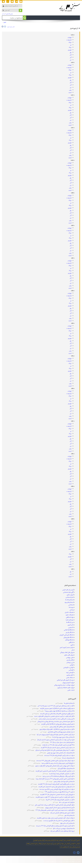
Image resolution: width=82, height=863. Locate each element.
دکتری (72, 645)
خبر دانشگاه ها (70, 622)
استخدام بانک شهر (69, 815)
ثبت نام (3, 14)
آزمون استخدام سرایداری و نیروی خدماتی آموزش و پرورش (59, 807)
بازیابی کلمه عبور (9, 14)
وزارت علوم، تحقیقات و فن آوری (65, 687)
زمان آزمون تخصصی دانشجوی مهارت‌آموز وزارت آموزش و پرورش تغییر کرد (55, 734)
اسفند (70, 92)
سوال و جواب (72, 847)
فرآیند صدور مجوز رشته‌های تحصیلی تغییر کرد (62, 813)
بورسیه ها (71, 607)
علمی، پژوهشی (70, 657)
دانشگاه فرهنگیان (69, 640)
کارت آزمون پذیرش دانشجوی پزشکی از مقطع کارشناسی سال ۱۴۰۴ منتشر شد (55, 826)
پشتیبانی (78, 847)
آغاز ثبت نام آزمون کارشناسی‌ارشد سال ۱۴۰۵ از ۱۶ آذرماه (60, 800)
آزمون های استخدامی (19, 23)
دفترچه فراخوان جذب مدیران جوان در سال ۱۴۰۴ (62, 742)
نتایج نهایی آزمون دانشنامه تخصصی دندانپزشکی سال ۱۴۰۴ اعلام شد (57, 794)
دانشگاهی (71, 642)
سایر (73, 650)
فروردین (70, 37)
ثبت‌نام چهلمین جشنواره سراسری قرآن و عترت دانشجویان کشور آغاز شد (56, 787)
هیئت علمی (71, 690)
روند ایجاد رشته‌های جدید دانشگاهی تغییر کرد (62, 831)
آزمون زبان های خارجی (68, 590)
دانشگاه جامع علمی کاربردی (67, 635)
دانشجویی (71, 627)
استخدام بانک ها (69, 600)
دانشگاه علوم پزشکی (69, 637)
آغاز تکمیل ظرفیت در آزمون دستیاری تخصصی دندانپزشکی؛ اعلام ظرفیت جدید (54, 716)
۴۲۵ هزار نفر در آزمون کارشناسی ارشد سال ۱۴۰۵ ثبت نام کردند (58, 745)
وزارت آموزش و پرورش (68, 682)
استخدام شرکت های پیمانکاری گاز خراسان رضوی (61, 727)
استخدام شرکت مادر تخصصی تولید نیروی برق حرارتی (60, 753)
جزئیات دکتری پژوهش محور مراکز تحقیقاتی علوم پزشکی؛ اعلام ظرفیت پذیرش (54, 766)
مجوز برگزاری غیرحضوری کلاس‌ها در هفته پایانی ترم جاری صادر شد (57, 714)
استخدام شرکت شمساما (68, 758)
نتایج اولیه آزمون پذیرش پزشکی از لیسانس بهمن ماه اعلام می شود (57, 763)
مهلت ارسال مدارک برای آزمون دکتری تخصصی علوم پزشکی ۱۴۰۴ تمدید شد (55, 760)
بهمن (70, 90)
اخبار (5, 22)
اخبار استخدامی (70, 597)
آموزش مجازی (70, 595)
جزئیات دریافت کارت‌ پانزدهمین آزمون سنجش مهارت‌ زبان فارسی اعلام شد (55, 818)
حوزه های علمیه (70, 620)
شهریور (70, 50)
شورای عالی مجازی (69, 655)
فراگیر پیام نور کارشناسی (38, 840)
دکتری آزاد (73, 840)
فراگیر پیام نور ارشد (49, 840)
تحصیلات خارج (70, 615)
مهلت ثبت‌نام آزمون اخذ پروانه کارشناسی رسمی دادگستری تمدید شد (56, 789)
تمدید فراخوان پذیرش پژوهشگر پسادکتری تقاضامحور (61, 732)
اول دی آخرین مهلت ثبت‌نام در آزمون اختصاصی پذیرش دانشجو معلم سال (55, 740)
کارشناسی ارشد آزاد (58, 840)
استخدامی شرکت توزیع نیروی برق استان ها (63, 737)
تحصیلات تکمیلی (69, 612)
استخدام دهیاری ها (69, 703)
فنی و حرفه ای (70, 662)
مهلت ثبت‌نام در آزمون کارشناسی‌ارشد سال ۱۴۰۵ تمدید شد (59, 755)
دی (71, 60)
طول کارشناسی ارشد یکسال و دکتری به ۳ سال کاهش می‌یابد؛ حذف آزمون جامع (54, 805)
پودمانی (72, 610)
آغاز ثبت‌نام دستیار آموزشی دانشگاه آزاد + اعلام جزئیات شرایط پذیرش (56, 729)
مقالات (27, 844)
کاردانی (72, 665)
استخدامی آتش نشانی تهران (67, 823)
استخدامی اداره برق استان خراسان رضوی (63, 781)
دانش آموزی (71, 625)
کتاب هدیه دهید (11, 27)
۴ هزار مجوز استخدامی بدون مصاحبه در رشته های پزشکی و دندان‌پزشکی (55, 721)
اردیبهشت (69, 40)
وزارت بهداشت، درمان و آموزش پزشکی (64, 685)
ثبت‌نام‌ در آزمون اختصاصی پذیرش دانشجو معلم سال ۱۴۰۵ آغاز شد (57, 747)
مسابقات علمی (70, 677)
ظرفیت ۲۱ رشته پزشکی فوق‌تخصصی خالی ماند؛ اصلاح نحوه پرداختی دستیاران (54, 750)
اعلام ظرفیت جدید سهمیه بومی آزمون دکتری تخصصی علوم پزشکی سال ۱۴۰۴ (54, 810)
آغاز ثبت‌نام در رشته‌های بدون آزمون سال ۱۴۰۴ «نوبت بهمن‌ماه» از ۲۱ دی (55, 706)
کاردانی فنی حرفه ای (65, 844)
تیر (71, 45)
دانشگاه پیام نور (70, 632)
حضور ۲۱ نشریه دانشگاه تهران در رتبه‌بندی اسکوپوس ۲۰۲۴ (59, 792)
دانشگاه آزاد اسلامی (69, 630)
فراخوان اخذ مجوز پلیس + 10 (66, 802)
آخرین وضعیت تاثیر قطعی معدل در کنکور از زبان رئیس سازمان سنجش (56, 719)
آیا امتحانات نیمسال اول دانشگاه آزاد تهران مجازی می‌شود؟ (59, 711)
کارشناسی (71, 670)
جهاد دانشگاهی (70, 617)
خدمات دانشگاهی (38, 23)
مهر (71, 52)
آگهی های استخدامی (68, 592)
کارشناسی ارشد (70, 672)
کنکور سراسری (70, 675)
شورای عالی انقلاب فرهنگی (67, 652)
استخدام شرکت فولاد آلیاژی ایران (65, 768)
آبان (71, 55)
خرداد (70, 42)
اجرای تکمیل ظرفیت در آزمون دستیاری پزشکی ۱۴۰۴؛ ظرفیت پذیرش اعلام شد (54, 797)
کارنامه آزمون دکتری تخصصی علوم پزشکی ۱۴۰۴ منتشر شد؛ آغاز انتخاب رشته (54, 779)
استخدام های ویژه (69, 602)
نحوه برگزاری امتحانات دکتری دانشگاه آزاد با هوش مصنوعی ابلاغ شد (57, 708)
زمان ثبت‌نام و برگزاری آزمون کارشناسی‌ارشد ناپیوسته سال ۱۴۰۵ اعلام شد (56, 784)
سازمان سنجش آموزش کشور (67, 647)
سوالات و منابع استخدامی (36, 844)
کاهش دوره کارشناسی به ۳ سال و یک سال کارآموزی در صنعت (58, 820)
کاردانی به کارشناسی (68, 667)
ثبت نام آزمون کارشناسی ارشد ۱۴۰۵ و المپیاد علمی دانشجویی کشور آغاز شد (54, 771)
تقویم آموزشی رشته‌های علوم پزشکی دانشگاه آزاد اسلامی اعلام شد (57, 724)
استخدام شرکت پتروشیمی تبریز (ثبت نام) (63, 828)
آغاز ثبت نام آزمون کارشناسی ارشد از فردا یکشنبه (61, 774)
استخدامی (71, 605)
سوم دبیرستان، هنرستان (47, 844)
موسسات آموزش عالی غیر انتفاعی (65, 680)
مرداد (70, 47)
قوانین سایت (62, 847)
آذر (71, 57)
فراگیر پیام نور (70, 660)
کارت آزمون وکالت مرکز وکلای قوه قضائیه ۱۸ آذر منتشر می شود (58, 776)
